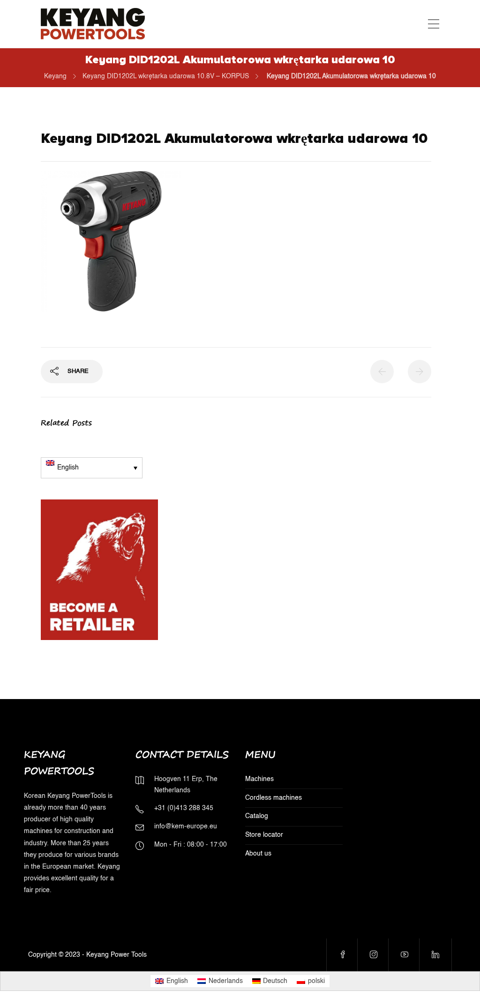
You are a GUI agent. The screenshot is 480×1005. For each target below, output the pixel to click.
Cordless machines (273, 798)
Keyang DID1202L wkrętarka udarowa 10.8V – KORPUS (165, 76)
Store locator (264, 835)
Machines (259, 779)
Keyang (55, 76)
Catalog (256, 816)
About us (258, 853)
